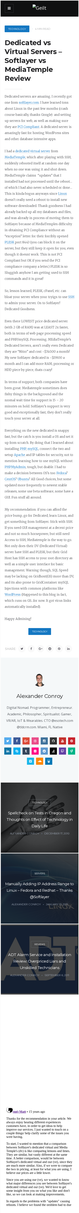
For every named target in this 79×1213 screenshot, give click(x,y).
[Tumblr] (26, 751)
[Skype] (16, 751)
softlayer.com (29, 102)
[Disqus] (40, 1050)
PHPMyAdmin (15, 467)
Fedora (61, 473)
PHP (23, 449)
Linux (62, 194)
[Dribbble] (35, 740)
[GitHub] (53, 740)
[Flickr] (35, 751)
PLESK (10, 242)
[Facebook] (31, 648)
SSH (71, 297)
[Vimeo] (30, 761)
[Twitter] (22, 648)
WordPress (13, 594)
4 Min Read (42, 28)
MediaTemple (15, 157)
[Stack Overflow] (53, 751)
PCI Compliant (28, 127)
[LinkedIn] (68, 648)
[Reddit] (49, 648)
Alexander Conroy (39, 696)
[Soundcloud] (39, 761)
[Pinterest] (59, 648)
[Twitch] (62, 751)
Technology (17, 28)
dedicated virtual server (32, 151)
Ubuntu (23, 479)
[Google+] (26, 740)
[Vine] (71, 751)
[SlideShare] (48, 761)
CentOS (10, 479)
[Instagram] (44, 740)
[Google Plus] (40, 648)
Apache (20, 455)
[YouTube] (62, 740)
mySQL (33, 449)
